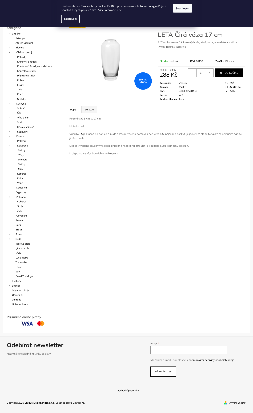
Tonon (18, 267)
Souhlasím (182, 8)
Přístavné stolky (26, 75)
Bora (18, 224)
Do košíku (231, 72)
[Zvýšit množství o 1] (209, 73)
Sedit (18, 239)
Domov (20, 136)
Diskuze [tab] (89, 109)
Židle (19, 89)
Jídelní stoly (22, 248)
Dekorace (22, 145)
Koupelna (21, 187)
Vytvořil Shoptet (237, 402)
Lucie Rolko (21, 257)
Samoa (19, 234)
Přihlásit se (163, 371)
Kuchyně (21, 103)
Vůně (20, 182)
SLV (17, 271)
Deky (20, 178)
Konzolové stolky (26, 70)
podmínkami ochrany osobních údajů (211, 360)
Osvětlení (21, 215)
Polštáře (21, 140)
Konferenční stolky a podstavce (34, 66)
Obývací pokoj (24, 52)
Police (20, 80)
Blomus (19, 47)
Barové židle (23, 243)
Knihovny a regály (27, 61)
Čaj (19, 112)
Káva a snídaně (25, 127)
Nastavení (70, 18)
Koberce (21, 173)
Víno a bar (23, 117)
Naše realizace (20, 304)
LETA (79, 134)
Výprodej (21, 192)
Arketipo (20, 38)
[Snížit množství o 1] (192, 73)
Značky (16, 33)
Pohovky (22, 57)
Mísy (20, 169)
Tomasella (21, 262)
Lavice (20, 85)
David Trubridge (24, 276)
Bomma (19, 220)
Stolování (22, 131)
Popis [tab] (73, 109)
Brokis (18, 229)
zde (119, 10)
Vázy (21, 155)
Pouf (19, 94)
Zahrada (21, 197)
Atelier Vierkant (24, 42)
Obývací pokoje (20, 290)
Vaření (20, 108)
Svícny (21, 150)
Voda (20, 122)
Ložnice (16, 285)
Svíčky (21, 164)
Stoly (20, 206)
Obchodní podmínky (128, 390)
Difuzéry (22, 159)
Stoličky (21, 99)
